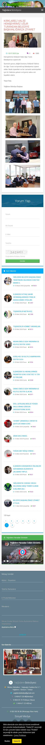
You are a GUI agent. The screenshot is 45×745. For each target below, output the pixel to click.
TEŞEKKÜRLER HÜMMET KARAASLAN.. (27, 326)
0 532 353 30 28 (16, 711)
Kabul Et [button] (17, 741)
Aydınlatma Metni (8, 627)
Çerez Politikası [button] (20, 735)
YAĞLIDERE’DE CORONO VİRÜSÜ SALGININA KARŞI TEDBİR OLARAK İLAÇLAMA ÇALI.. (25, 486)
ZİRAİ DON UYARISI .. (20, 436)
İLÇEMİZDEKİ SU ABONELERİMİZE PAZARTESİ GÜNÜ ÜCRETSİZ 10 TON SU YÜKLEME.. (26, 374)
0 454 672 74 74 (18, 700)
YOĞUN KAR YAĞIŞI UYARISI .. (24, 451)
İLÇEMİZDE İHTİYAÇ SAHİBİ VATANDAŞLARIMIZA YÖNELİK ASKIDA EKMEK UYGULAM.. (24, 297)
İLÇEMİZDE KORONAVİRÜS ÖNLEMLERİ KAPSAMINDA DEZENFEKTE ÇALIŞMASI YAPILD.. (27, 469)
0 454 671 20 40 (20, 697)
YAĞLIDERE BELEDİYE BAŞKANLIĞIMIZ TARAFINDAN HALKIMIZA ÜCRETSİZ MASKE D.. (27, 280)
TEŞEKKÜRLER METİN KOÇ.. (23, 311)
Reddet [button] (7, 741)
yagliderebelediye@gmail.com (24, 693)
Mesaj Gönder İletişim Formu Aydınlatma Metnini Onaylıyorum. (20, 622)
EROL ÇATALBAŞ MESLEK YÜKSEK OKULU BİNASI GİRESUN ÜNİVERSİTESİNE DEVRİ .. (25, 406)
